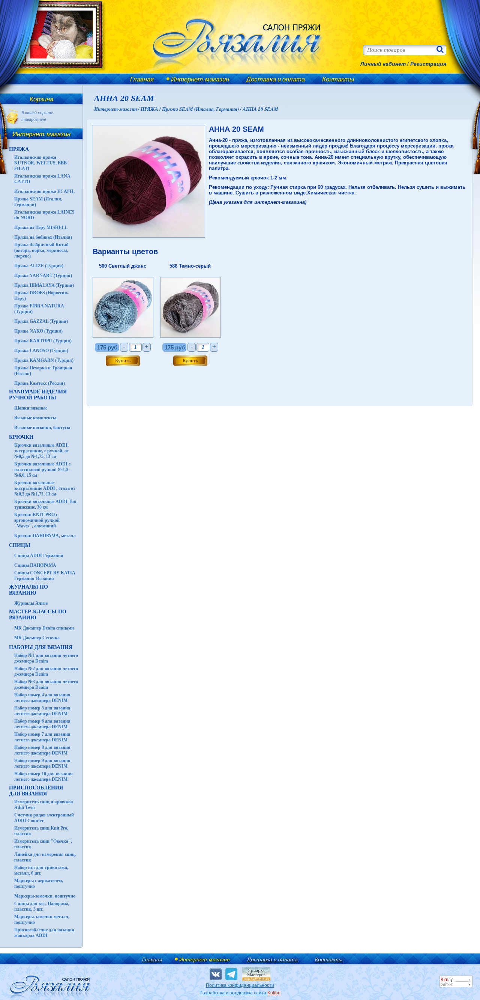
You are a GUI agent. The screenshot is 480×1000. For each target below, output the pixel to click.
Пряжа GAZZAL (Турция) (41, 321)
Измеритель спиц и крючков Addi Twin (43, 804)
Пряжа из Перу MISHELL (41, 227)
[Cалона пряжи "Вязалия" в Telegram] (231, 974)
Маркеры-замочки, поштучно (44, 896)
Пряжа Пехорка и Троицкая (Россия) (43, 370)
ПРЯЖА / (151, 108)
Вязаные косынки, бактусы (42, 427)
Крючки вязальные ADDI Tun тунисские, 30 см (45, 504)
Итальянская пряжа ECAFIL (44, 191)
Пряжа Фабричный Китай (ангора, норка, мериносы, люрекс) (41, 250)
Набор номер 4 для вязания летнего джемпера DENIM (42, 697)
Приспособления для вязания (36, 791)
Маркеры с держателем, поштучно (38, 883)
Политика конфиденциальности (240, 985)
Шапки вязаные (30, 408)
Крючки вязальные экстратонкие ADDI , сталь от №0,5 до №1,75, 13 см (44, 488)
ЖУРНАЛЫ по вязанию (28, 590)
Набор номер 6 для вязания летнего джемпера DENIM (42, 723)
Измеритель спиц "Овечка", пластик (43, 844)
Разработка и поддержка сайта (240, 992)
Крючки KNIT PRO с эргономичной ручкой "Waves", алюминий (37, 520)
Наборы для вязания (40, 647)
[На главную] (57, 72)
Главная (142, 79)
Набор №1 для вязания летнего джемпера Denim (46, 658)
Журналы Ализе (31, 603)
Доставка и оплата (275, 79)
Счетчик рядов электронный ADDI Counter (44, 817)
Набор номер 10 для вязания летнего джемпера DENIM (43, 776)
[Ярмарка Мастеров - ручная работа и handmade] (256, 979)
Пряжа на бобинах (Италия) (43, 237)
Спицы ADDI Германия (38, 555)
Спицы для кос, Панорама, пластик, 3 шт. (41, 906)
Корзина (41, 99)
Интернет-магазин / (117, 108)
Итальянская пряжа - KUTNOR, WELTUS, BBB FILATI (40, 163)
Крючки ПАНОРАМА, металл (45, 535)
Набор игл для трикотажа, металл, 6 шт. (41, 870)
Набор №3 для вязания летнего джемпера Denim (46, 684)
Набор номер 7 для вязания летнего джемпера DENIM (42, 737)
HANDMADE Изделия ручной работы (38, 395)
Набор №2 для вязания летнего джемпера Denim (46, 671)
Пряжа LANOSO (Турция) (41, 350)
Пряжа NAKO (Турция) (38, 331)
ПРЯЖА (19, 149)
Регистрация (428, 64)
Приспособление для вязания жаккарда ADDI (44, 932)
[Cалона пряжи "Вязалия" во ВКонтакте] (216, 974)
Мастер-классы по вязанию (37, 614)
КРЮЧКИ (21, 437)
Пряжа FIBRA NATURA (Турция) (39, 308)
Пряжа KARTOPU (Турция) (43, 340)
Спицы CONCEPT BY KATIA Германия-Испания (44, 575)
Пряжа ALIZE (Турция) (38, 265)
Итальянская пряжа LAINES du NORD (44, 214)
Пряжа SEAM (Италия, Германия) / (202, 108)
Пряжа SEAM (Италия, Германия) (38, 201)
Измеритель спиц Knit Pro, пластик (41, 830)
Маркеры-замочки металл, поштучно (41, 919)
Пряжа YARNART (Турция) (43, 275)
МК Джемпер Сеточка (37, 637)
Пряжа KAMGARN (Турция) (44, 360)
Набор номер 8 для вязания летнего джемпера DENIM (42, 750)
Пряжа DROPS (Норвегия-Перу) (41, 295)
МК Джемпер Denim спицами (44, 628)
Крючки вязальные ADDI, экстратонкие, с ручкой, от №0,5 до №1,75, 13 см (41, 451)
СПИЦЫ (19, 545)
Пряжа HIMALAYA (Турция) (44, 285)
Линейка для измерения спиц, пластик (45, 857)
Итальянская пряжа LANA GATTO (42, 178)
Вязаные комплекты (35, 417)
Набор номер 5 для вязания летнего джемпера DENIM (42, 710)
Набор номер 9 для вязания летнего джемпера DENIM (42, 763)
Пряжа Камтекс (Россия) (39, 383)
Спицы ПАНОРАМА (35, 565)
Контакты (338, 79)
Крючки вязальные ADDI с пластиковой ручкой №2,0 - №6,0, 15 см (42, 469)
